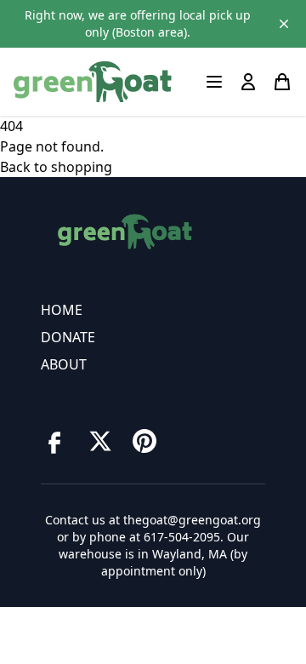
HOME (61, 310)
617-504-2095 (182, 537)
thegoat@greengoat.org (192, 520)
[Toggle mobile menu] (214, 82)
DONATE (68, 337)
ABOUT (64, 364)
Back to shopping (56, 166)
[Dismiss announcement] (283, 23)
